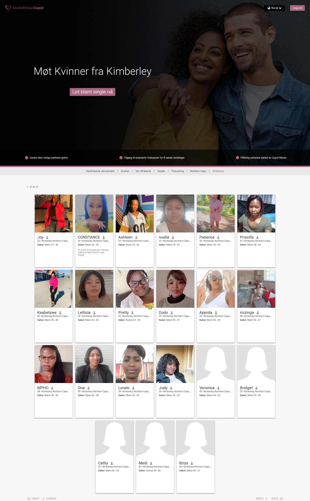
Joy (40, 237)
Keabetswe (47, 312)
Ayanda (205, 312)
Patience (207, 237)
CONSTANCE (89, 237)
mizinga (247, 312)
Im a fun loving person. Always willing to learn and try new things (93, 252)
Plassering (177, 171)
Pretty (123, 312)
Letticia (84, 312)
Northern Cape (198, 171)
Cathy (103, 463)
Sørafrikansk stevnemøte (100, 171)
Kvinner (125, 171)
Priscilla (247, 237)
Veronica (207, 388)
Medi (143, 463)
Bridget (246, 388)
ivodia (164, 237)
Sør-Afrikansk (143, 171)
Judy (163, 388)
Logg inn (297, 8)
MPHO (42, 388)
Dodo (163, 312)
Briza (183, 463)
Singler (161, 171)
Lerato (123, 388)
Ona (81, 388)
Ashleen (125, 237)
